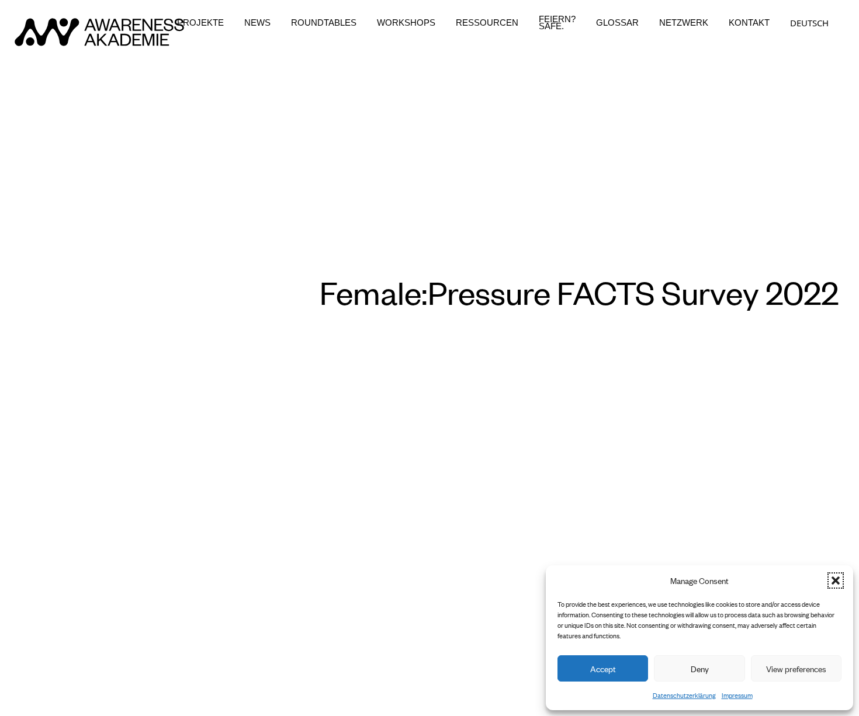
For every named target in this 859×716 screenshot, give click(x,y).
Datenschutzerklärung (684, 695)
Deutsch (809, 22)
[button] (835, 580)
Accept (603, 668)
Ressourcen (487, 22)
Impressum (737, 695)
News (257, 22)
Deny (700, 668)
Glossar (617, 22)
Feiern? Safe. (557, 23)
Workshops (406, 22)
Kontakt (749, 22)
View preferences (796, 668)
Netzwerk (683, 22)
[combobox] (809, 22)
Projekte (200, 22)
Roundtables (323, 22)
